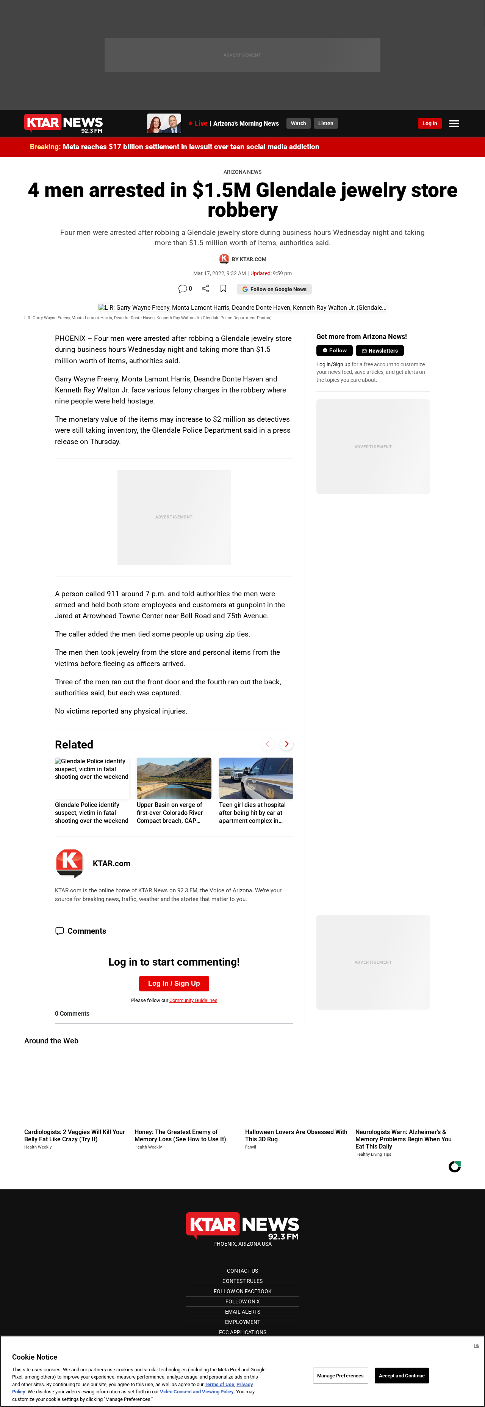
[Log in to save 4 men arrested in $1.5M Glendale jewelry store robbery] (223, 289)
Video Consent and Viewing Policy (197, 1392)
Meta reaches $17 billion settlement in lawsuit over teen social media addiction (191, 146)
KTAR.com (111, 863)
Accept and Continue (402, 1375)
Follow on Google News (278, 289)
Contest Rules (242, 1281)
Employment (242, 1322)
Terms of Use (219, 1384)
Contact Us (242, 1271)
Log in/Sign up (333, 364)
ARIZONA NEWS (242, 172)
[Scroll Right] (286, 744)
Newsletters (383, 351)
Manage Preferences (340, 1375)
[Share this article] (205, 289)
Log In (429, 123)
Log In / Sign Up (174, 983)
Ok (476, 1345)
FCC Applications (242, 1332)
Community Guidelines (193, 1000)
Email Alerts (242, 1312)
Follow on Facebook (243, 1291)
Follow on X (242, 1301)
